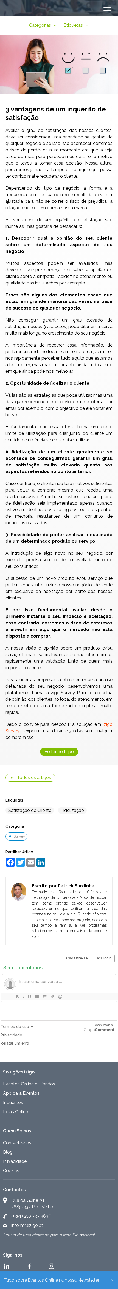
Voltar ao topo (59, 751)
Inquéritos (13, 1102)
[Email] (29, 861)
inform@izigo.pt (27, 1225)
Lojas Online (15, 1111)
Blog (8, 1152)
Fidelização (72, 810)
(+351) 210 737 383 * (31, 1216)
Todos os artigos (34, 777)
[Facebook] (8, 861)
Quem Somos (17, 1130)
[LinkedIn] (39, 861)
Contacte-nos (17, 1142)
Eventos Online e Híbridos (29, 1084)
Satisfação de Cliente (29, 810)
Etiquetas (74, 25)
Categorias (40, 25)
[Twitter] (19, 861)
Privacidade (15, 1161)
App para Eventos (21, 1093)
